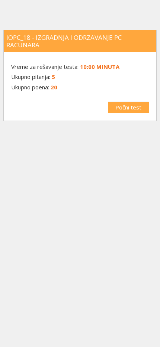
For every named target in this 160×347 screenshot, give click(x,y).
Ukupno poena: (30, 87)
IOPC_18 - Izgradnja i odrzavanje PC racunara (64, 41)
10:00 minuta (99, 66)
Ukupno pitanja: (30, 76)
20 (54, 87)
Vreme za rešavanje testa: (45, 66)
